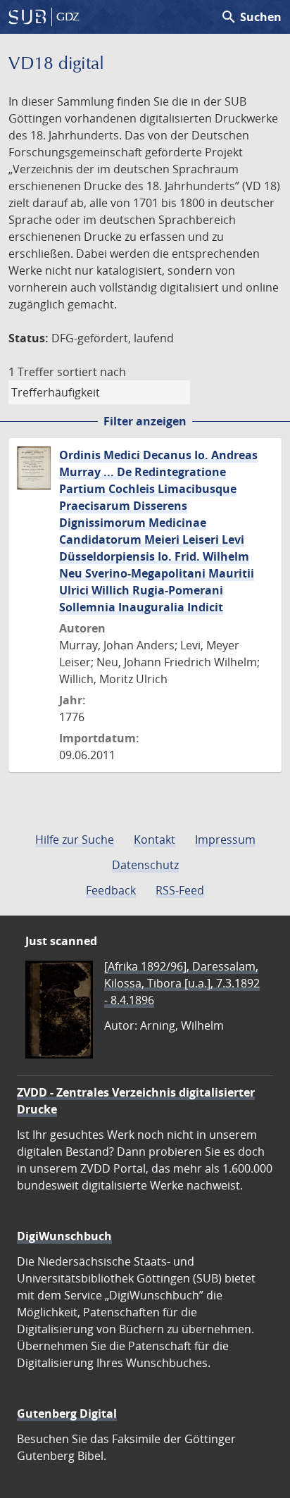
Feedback (111, 890)
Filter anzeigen (145, 421)
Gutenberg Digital (67, 1413)
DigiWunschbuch (64, 1236)
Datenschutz (145, 865)
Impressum (225, 839)
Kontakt (154, 839)
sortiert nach (91, 372)
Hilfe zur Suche (74, 839)
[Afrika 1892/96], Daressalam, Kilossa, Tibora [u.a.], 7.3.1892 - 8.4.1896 (182, 983)
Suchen (251, 16)
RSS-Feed (180, 890)
